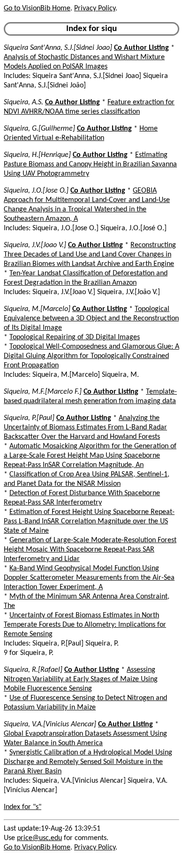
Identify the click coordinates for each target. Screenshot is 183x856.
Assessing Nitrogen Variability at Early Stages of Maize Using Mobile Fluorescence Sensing (81, 679)
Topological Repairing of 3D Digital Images (74, 337)
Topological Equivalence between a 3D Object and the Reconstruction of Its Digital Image (91, 318)
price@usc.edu (39, 838)
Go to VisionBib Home (37, 8)
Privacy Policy (94, 8)
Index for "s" (22, 807)
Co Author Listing (141, 48)
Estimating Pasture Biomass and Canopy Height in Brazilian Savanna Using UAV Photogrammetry (90, 164)
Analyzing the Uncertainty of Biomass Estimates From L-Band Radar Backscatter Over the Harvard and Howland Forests (85, 427)
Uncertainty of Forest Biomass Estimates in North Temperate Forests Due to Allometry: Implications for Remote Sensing (85, 625)
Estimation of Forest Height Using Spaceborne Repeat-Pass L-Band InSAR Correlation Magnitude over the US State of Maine (89, 521)
